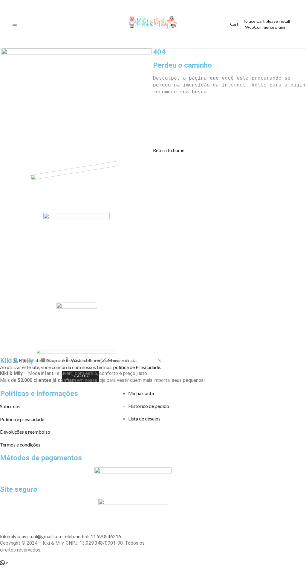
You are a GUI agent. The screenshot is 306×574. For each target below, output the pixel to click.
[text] (229, 78)
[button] (168, 150)
